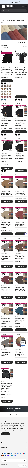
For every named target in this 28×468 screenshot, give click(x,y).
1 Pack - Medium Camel (7, 91)
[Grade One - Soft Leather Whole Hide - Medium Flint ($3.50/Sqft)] (7, 341)
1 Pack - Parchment (7, 94)
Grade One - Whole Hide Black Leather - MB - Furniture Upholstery (6, 123)
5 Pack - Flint (10, 89)
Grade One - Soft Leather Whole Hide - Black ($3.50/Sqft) (20, 157)
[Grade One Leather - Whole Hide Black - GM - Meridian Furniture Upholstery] (21, 111)
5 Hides (5, 134)
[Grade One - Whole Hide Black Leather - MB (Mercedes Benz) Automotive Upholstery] (7, 146)
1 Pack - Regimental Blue (2, 99)
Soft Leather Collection (8, 15)
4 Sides (21, 99)
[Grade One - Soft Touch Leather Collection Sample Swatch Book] (21, 341)
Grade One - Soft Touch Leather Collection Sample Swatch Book (19, 353)
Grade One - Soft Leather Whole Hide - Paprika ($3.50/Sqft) (20, 224)
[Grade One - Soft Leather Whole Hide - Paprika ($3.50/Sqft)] (21, 213)
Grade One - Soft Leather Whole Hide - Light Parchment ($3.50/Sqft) (6, 321)
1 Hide (2, 134)
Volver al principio (14, 414)
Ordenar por (4, 45)
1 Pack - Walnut (2, 86)
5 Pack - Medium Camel (10, 91)
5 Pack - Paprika (5, 97)
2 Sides (19, 99)
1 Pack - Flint (7, 89)
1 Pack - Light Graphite (2, 91)
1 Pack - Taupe (2, 94)
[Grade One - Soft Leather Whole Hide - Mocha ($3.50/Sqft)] (21, 246)
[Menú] (25, 6)
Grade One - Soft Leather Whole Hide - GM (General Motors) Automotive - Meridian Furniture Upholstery (7, 71)
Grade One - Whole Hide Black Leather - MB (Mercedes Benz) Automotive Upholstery (6, 158)
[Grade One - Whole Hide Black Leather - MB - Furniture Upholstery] (7, 111)
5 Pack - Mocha (10, 86)
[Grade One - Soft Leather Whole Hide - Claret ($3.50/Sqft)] (7, 278)
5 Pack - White (10, 83)
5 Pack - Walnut (5, 86)
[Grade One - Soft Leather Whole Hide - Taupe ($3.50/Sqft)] (21, 182)
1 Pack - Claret (7, 97)
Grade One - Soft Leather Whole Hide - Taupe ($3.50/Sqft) (20, 193)
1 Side (16, 99)
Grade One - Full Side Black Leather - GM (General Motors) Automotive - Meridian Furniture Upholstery (21, 71)
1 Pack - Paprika (2, 97)
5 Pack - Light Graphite (5, 91)
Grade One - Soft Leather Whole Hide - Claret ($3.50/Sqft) (6, 289)
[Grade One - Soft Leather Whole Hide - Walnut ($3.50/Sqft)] (21, 278)
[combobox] (14, 10)
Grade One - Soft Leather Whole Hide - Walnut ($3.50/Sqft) (20, 289)
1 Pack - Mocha (7, 86)
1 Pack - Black (2, 83)
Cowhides (6, 464)
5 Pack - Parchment (10, 94)
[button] (23, 6)
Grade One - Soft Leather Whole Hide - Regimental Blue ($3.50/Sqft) (20, 321)
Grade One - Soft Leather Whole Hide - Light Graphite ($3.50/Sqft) (6, 257)
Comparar (20, 42)
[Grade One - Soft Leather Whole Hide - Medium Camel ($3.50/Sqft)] (7, 213)
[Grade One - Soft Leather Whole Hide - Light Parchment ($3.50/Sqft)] (7, 309)
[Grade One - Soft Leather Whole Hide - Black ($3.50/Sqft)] (21, 146)
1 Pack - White (7, 83)
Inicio (2, 15)
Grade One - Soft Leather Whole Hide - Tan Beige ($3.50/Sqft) (7, 193)
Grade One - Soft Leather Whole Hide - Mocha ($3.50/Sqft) (20, 256)
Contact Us (5, 433)
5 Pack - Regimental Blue (5, 99)
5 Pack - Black (5, 83)
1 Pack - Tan (2, 89)
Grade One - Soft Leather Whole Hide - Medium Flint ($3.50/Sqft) (6, 353)
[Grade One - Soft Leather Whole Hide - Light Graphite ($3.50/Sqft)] (7, 246)
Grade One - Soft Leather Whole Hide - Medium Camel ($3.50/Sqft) (6, 225)
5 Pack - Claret (10, 97)
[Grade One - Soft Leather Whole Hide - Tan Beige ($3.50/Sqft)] (7, 182)
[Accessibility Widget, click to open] (25, 234)
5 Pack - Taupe (5, 94)
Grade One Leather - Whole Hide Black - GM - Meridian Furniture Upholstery (21, 123)
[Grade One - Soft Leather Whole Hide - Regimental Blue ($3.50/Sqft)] (21, 309)
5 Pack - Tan (5, 89)
